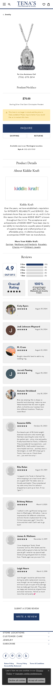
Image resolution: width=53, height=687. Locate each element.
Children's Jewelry (32, 247)
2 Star (22, 273)
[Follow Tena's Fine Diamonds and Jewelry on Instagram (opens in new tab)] (19, 656)
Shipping (14, 136)
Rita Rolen (22, 467)
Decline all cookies (17, 680)
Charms (16, 247)
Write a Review (26, 617)
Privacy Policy (22, 663)
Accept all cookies (36, 680)
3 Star (22, 270)
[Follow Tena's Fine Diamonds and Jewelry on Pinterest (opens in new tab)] (12, 656)
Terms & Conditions (37, 663)
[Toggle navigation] (4, 4)
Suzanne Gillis (24, 423)
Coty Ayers (22, 306)
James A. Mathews (26, 536)
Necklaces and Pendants (26, 245)
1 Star (23, 276)
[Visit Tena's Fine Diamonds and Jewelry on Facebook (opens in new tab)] (5, 656)
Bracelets (42, 245)
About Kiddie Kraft (26, 171)
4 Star (22, 267)
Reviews (26, 257)
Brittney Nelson (25, 502)
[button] (9, 4)
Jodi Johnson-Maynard (28, 327)
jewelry (8, 15)
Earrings (9, 245)
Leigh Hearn (23, 569)
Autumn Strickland (26, 391)
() (46, 264)
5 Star (22, 264)
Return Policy (9, 663)
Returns (38, 136)
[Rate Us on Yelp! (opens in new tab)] (26, 656)
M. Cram (21, 347)
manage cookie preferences (28, 673)
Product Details (26, 163)
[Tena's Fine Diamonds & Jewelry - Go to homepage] (26, 4)
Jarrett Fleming (24, 370)
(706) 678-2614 (26, 77)
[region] (26, 47)
